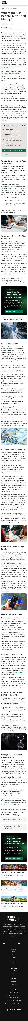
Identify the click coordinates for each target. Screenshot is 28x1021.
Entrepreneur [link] (14, 981)
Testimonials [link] (14, 954)
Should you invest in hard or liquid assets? (13, 827)
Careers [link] (14, 957)
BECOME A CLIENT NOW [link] (13, 311)
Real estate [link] (9, 348)
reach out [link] (20, 117)
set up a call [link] (7, 804)
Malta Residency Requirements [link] (14, 1000)
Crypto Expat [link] (14, 970)
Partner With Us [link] (14, 959)
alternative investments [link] (18, 672)
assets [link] (10, 188)
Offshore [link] (14, 975)
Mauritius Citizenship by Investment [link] (14, 1003)
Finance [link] (15, 8)
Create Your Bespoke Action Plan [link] (14, 150)
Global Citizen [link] (14, 978)
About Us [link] (14, 951)
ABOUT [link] (14, 1016)
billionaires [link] (7, 46)
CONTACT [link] (14, 1019)
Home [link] (2, 8)
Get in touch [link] (4, 417)
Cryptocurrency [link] (14, 984)
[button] (25, 2)
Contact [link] (14, 962)
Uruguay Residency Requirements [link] (14, 994)
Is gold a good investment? (13, 819)
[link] (5, 2)
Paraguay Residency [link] (14, 997)
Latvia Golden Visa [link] (14, 992)
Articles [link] (8, 8)
